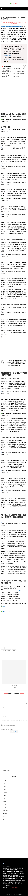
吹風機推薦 (4, 650)
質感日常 (5, 816)
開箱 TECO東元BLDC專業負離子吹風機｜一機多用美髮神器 (13, 69)
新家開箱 (5, 813)
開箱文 (9, 650)
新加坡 (5, 792)
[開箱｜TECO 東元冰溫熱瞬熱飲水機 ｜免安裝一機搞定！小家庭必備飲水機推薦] (14, 672)
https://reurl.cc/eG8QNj (15, 590)
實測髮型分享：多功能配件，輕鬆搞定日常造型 (14, 71)
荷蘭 (5, 795)
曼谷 (5, 783)
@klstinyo (8, 59)
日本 (5, 789)
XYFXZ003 (18, 648)
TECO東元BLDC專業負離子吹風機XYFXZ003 (11, 26)
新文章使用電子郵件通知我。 (7, 729)
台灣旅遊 (5, 801)
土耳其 (5, 798)
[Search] (26, 8)
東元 (3, 648)
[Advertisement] (14, 93)
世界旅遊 (5, 780)
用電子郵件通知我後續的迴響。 (8, 725)
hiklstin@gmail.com (13, 887)
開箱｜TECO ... (14, 685)
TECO (14, 650)
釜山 (5, 786)
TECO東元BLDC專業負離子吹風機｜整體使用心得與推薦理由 (14, 74)
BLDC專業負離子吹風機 (10, 648)
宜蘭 (5, 807)
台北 (5, 804)
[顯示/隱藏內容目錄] (23, 66)
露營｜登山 (5, 810)
